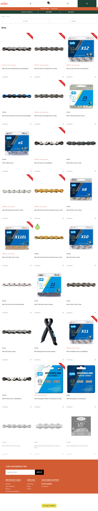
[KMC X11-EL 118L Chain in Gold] (16, 237)
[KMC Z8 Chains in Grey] (16, 331)
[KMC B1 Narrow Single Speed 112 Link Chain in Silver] (49, 426)
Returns (8, 489)
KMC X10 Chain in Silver (73, 257)
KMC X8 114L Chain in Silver (74, 210)
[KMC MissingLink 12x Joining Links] (81, 378)
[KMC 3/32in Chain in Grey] (81, 143)
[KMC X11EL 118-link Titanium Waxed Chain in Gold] (49, 190)
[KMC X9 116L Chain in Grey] (81, 284)
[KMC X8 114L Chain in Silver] (81, 190)
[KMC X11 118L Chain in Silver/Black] (16, 378)
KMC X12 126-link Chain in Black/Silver (77, 68)
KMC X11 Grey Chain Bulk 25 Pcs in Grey (45, 116)
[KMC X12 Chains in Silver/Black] (49, 143)
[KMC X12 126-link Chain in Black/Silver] (81, 48)
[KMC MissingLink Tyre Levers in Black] (49, 331)
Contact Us (44, 486)
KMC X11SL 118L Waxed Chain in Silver (12, 210)
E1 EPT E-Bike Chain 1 (8, 163)
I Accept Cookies (49, 506)
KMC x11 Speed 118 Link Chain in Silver (77, 446)
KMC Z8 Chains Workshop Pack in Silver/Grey (15, 68)
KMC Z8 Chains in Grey (9, 351)
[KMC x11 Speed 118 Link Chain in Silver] (81, 426)
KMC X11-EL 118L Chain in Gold (10, 257)
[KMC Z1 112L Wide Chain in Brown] (49, 284)
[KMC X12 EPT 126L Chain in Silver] (16, 426)
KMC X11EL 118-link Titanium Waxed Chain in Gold (48, 210)
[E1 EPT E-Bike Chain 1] (16, 143)
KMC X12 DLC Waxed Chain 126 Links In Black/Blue (16, 116)
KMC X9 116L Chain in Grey (74, 304)
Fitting (29, 486)
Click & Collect (10, 486)
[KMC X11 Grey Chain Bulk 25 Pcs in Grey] (49, 96)
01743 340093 (46, 484)
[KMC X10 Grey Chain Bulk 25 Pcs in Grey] (49, 48)
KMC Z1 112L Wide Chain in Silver (76, 116)
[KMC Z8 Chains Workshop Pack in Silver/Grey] (16, 48)
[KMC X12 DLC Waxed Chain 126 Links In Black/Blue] (16, 96)
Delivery (8, 484)
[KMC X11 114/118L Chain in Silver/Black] (81, 331)
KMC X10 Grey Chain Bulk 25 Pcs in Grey (45, 68)
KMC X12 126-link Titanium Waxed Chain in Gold (48, 257)
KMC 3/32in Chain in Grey (74, 163)
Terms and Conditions (12, 491)
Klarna (29, 489)
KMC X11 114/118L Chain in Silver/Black (77, 351)
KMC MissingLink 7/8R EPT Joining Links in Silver (48, 398)
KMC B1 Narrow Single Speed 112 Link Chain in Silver (47, 446)
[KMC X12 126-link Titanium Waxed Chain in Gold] (49, 237)
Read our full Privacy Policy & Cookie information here (49, 501)
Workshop (30, 484)
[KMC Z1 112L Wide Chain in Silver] (81, 96)
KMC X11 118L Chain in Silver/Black (11, 398)
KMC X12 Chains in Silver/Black (43, 163)
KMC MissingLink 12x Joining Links (76, 398)
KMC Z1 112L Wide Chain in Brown (43, 304)
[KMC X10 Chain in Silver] (81, 237)
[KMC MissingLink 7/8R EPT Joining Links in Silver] (49, 378)
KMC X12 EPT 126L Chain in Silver (11, 446)
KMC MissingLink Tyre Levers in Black (44, 351)
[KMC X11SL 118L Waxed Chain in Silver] (16, 190)
